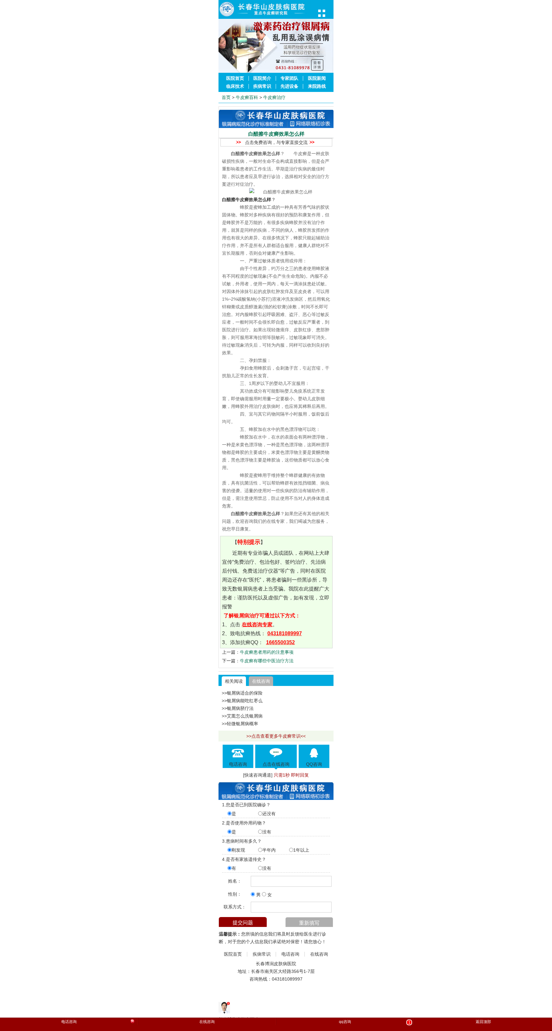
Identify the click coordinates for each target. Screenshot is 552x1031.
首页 (226, 97)
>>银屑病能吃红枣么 (242, 700)
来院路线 (317, 86)
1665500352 (280, 642)
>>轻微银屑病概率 (240, 723)
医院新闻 (317, 78)
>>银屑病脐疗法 (238, 708)
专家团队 (289, 78)
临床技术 (235, 86)
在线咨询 (261, 681)
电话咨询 (290, 954)
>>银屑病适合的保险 (242, 693)
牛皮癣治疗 (274, 97)
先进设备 (289, 86)
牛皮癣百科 (247, 97)
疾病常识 (262, 86)
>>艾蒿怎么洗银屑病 (242, 716)
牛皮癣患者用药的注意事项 (267, 652)
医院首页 (235, 78)
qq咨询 (374, 1022)
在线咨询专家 (257, 624)
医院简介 (262, 78)
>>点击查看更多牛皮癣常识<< (276, 736)
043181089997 (284, 633)
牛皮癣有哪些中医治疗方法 (267, 660)
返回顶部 (483, 1022)
